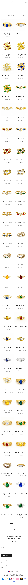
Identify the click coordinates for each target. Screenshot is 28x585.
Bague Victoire (20, 368)
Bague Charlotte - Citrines (7, 223)
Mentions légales (5, 565)
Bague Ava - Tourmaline (20, 411)
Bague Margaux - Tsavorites (7, 97)
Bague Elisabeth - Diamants (20, 181)
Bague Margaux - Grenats (7, 55)
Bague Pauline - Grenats (7, 139)
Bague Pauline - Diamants (7, 118)
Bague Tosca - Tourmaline (7, 494)
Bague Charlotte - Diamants (7, 202)
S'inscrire (6, 555)
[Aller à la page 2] (16, 522)
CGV (2, 567)
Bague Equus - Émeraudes (7, 265)
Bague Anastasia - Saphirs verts (20, 432)
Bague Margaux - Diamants (7, 76)
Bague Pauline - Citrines (20, 118)
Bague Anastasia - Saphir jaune (20, 453)
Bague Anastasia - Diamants (7, 432)
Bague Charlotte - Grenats (20, 223)
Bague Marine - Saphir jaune (7, 327)
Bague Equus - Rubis (7, 473)
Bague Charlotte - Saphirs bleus (7, 244)
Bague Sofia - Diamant (7, 390)
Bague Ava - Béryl (7, 410)
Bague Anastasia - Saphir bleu (7, 34)
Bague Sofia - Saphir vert (21, 515)
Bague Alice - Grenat (21, 285)
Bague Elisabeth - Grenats (7, 160)
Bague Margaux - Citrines (21, 55)
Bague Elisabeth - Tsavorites (20, 160)
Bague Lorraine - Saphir (7, 306)
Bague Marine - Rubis (21, 326)
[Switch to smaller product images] (26, 15)
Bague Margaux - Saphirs (21, 76)
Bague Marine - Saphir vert (20, 306)
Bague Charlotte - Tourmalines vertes (21, 202)
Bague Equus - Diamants (21, 244)
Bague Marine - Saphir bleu (7, 348)
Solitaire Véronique (7, 514)
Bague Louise (21, 473)
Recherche (3, 562)
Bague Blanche (20, 33)
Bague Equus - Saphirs (21, 265)
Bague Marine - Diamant (20, 348)
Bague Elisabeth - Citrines (7, 181)
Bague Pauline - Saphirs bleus (20, 139)
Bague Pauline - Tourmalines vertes (21, 97)
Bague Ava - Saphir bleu (20, 390)
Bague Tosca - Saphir (21, 493)
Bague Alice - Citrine (7, 285)
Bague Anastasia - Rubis (7, 453)
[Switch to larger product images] (23, 15)
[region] (14, 534)
